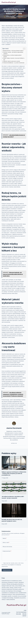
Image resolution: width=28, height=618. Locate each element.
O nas (25, 610)
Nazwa (4, 538)
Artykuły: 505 (14, 443)
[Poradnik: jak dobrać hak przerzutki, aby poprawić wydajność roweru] (14, 510)
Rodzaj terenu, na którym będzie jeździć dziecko (12, 56)
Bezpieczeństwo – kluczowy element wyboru (13, 50)
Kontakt (24, 615)
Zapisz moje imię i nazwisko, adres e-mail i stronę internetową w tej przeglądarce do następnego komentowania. (12, 565)
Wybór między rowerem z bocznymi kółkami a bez (13, 59)
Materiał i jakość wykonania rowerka (11, 61)
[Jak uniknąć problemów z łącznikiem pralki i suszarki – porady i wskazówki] (14, 487)
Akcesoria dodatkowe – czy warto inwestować (13, 62)
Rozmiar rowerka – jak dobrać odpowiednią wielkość (13, 53)
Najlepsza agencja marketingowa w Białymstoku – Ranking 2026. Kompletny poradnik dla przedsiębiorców (14, 473)
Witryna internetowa (7, 546)
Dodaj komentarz (7, 551)
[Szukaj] (25, 2)
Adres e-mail (6, 542)
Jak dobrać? (14, 17)
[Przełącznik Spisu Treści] (23, 49)
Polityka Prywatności (21, 612)
